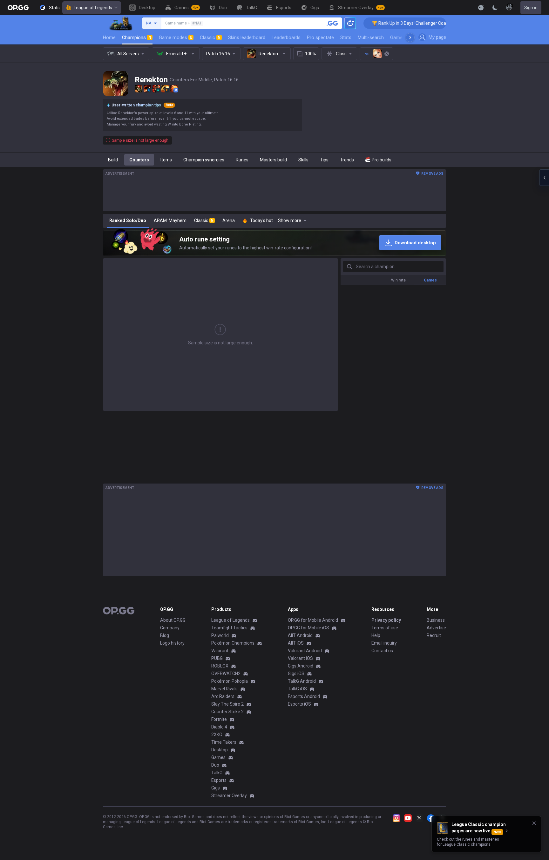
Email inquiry (384, 643)
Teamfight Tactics (229, 627)
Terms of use (384, 627)
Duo (215, 765)
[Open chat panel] (544, 177)
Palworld (220, 635)
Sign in (531, 7)
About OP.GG (173, 620)
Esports (219, 780)
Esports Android (304, 696)
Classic (210, 37)
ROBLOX (219, 665)
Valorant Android (305, 650)
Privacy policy (386, 620)
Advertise (436, 627)
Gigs (215, 787)
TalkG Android (302, 681)
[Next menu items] (410, 37)
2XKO (216, 734)
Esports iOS (299, 704)
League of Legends (93, 7)
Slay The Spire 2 (227, 704)
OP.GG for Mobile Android (313, 620)
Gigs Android (300, 665)
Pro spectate (320, 37)
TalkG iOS (297, 688)
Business (436, 620)
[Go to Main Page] (18, 7)
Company (170, 627)
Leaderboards (286, 37)
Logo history (172, 643)
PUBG (217, 658)
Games (218, 757)
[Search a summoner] (332, 23)
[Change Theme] (495, 7)
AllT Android (300, 635)
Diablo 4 (219, 726)
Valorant (219, 650)
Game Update (404, 37)
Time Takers (223, 742)
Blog (164, 635)
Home (109, 37)
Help (375, 635)
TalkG (216, 772)
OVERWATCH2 (226, 673)
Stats (345, 37)
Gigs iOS (296, 673)
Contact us (382, 650)
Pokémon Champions (232, 643)
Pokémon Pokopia (229, 681)
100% (310, 53)
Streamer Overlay (229, 795)
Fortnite (219, 719)
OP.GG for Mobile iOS (308, 627)
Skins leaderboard (246, 37)
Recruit (434, 635)
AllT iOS (296, 643)
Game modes (175, 37)
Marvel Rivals (224, 688)
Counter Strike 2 (227, 711)
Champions (136, 37)
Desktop (219, 749)
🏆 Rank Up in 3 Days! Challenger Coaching (388, 23)
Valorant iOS (300, 658)
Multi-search (371, 37)
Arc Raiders (222, 696)
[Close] (534, 823)
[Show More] (481, 7)
